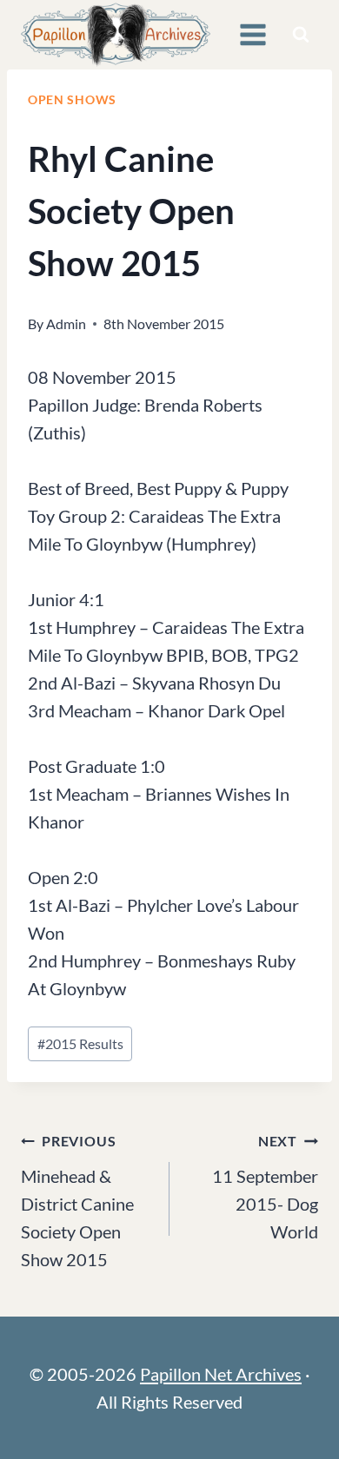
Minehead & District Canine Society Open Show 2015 (77, 1201)
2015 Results (80, 1043)
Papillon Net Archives (221, 1373)
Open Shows (72, 99)
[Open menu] (252, 34)
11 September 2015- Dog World (265, 1187)
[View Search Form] (300, 34)
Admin (66, 323)
